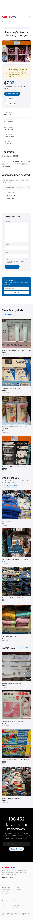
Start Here (15, 903)
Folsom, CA (10, 198)
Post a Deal (5, 903)
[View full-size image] (28, 58)
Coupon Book (5, 894)
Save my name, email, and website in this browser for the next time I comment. (17, 261)
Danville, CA (11, 195)
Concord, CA (11, 192)
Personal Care (23, 28)
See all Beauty (9, 315)
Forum (3, 905)
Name (7, 244)
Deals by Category (6, 889)
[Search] (25, 16)
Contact (15, 907)
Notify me (16, 292)
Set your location (11, 486)
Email (7, 252)
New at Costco (5, 891)
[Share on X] (10, 104)
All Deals (4, 885)
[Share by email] (15, 104)
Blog (18, 885)
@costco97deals (8, 877)
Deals (8, 21)
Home (3, 21)
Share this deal (13, 94)
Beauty (7, 28)
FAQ (3, 907)
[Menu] (29, 16)
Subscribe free (16, 849)
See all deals (24, 648)
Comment (8, 221)
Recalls (18, 887)
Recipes (19, 889)
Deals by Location (6, 887)
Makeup (14, 28)
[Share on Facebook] (6, 104)
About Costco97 (17, 905)
